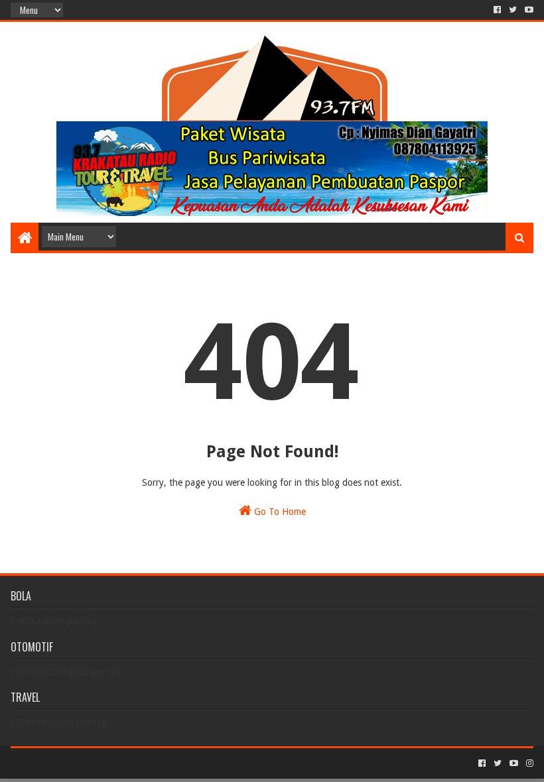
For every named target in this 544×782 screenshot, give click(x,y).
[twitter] (512, 10)
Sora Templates (84, 763)
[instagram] (528, 763)
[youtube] (527, 10)
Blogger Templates (160, 763)
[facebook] (497, 10)
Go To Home (278, 511)
